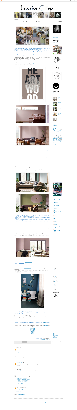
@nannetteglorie (55, 125)
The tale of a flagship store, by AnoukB (59, 98)
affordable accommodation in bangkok (22, 380)
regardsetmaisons (56, 210)
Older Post (48, 393)
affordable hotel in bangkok (21, 382)
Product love (59, 132)
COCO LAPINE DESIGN (57, 199)
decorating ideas (57, 130)
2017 (54, 268)
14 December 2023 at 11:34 (20, 389)
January (55, 282)
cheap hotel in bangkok (20, 377)
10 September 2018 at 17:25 (21, 359)
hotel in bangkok (19, 379)
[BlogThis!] (23, 342)
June (55, 276)
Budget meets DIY (55, 138)
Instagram (47, 339)
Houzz (49, 339)
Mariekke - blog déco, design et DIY (57, 231)
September (56, 271)
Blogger (46, 402)
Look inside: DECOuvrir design (59, 113)
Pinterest (43, 339)
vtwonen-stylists (54, 144)
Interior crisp (55, 220)
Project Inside (45, 322)
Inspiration (55, 128)
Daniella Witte (56, 229)
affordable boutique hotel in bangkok (22, 378)
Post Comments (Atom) (21, 394)
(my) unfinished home (57, 217)
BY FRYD (55, 227)
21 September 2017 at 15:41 (21, 352)
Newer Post (16, 393)
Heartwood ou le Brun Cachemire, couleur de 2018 (57, 273)
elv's (54, 215)
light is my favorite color (57, 143)
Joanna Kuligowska (19, 362)
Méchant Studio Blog (57, 226)
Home (32, 393)
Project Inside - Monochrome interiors (59, 103)
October (55, 269)
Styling (59, 135)
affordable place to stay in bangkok (22, 381)
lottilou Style (55, 224)
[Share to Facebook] (25, 342)
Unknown (18, 348)
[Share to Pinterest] (26, 342)
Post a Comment (18, 391)
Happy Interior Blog (56, 205)
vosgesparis (55, 208)
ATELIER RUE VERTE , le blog (57, 212)
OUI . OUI (55, 218)
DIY (53, 135)
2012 (54, 289)
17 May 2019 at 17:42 (20, 372)
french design (55, 136)
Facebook (41, 339)
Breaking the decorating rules (57, 140)
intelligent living (58, 137)
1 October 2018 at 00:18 (20, 366)
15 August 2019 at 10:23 (20, 383)
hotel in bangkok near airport (26, 379)
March (55, 280)
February (55, 281)
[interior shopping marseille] (55, 38)
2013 (54, 288)
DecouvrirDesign (56, 202)
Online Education (19, 386)
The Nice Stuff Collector (36, 101)
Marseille (55, 141)
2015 (54, 285)
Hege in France (56, 207)
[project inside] (55, 35)
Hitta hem (55, 221)
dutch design (58, 139)
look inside (56, 129)
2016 (54, 284)
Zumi (17, 374)
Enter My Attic (56, 204)
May (55, 277)
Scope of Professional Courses (21, 388)
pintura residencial (19, 370)
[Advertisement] (57, 249)
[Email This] (22, 342)
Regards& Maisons (32, 329)
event (58, 142)
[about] (54, 334)
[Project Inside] (56, 42)
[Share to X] (24, 342)
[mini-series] (55, 36)
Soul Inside (55, 223)
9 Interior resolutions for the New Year (59, 108)
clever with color (58, 133)
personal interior (57, 134)
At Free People (59, 118)
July (55, 275)
